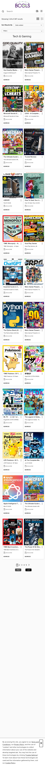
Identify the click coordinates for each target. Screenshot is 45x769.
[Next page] (29, 565)
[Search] (3, 11)
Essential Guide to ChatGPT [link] (12, 287)
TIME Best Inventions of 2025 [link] (12, 547)
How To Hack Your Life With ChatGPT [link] (33, 200)
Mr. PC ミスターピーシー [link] (12, 417)
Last (28, 570)
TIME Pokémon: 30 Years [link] (12, 374)
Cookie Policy (10, 763)
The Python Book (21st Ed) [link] (12, 330)
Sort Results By (7, 25)
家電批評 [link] (28, 374)
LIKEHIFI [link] (7, 200)
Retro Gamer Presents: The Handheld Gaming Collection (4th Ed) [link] (33, 70)
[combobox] (18, 11)
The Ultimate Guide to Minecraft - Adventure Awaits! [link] (12, 157)
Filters (5, 31)
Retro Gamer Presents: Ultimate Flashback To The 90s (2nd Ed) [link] (33, 330)
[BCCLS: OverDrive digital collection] (22, 4)
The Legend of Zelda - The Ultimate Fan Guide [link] (33, 417)
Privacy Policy (19, 744)
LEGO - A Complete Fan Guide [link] (33, 114)
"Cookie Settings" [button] (31, 755)
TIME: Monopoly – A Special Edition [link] (12, 244)
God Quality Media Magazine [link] (12, 70)
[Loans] (37, 11)
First (18, 570)
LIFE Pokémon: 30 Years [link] (12, 460)
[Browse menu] (41, 11)
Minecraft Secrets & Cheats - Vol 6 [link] (12, 114)
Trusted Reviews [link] (30, 157)
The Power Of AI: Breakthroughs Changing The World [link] (33, 547)
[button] (38, 19)
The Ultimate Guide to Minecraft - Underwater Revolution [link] (33, 504)
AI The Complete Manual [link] (33, 460)
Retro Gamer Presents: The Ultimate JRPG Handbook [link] (33, 287)
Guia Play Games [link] (31, 244)
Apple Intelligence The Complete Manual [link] (12, 504)
